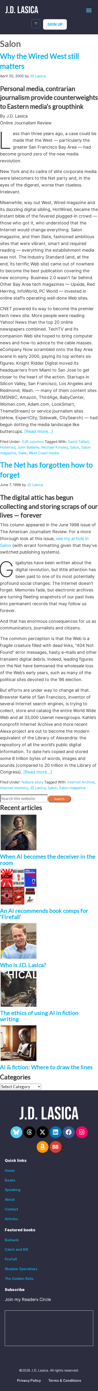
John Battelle (28, 447)
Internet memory (14, 788)
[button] (88, 10)
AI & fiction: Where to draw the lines (46, 1067)
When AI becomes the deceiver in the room (47, 859)
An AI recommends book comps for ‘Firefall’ (44, 913)
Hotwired (7, 447)
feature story (32, 782)
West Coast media (44, 453)
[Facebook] (69, 1132)
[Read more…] (38, 431)
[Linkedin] (56, 1132)
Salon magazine (72, 788)
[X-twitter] (43, 1132)
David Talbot (78, 441)
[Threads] (29, 1132)
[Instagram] (82, 1132)
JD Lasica (38, 788)
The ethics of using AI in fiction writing (39, 1015)
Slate (22, 453)
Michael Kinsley (54, 447)
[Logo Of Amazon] (43, 1147)
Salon (74, 447)
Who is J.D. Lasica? (23, 964)
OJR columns (33, 441)
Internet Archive (80, 782)
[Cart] (35, 23)
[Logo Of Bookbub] (56, 1147)
